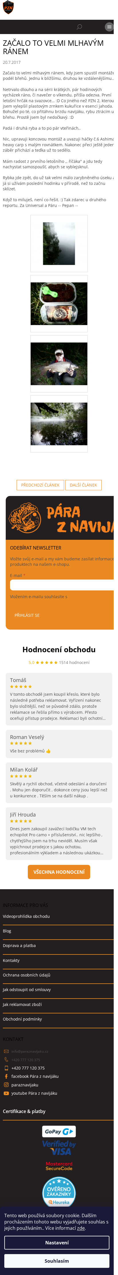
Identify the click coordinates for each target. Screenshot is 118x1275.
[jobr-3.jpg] (59, 356)
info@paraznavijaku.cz (29, 1051)
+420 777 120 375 (25, 1059)
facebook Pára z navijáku (35, 1076)
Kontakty (11, 960)
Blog (7, 931)
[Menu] (109, 27)
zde (81, 1228)
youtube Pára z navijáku (34, 1093)
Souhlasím (57, 1261)
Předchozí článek (40, 485)
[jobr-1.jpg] (59, 236)
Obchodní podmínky (22, 1019)
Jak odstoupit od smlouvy (27, 989)
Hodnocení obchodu (59, 649)
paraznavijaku (24, 1085)
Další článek (83, 485)
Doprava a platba (19, 945)
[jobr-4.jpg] (59, 416)
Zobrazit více (59, 872)
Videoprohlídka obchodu (26, 916)
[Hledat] (79, 27)
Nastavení (57, 1243)
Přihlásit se (27, 615)
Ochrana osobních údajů (26, 975)
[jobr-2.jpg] (59, 296)
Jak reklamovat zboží (22, 1004)
